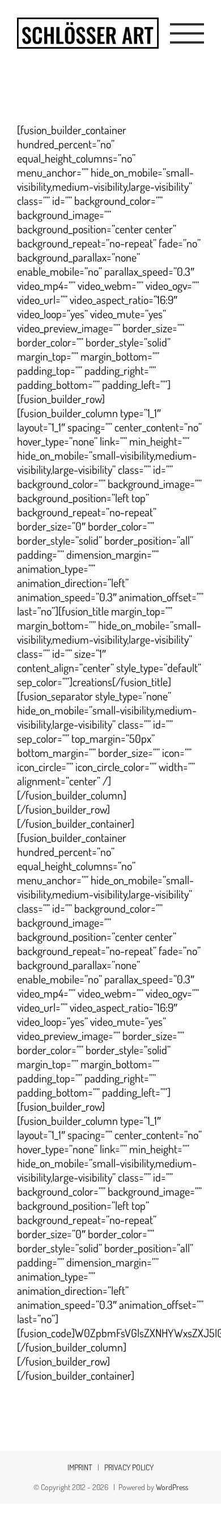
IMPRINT (79, 1467)
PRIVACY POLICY (129, 1467)
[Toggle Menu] (187, 33)
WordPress (172, 1487)
